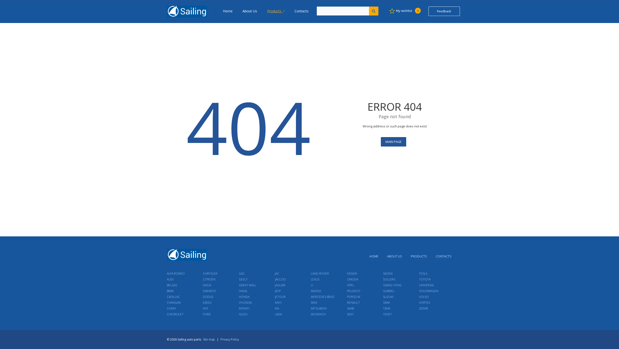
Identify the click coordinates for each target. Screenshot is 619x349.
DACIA (207, 285)
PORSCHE (354, 297)
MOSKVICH (318, 314)
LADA (278, 314)
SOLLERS (389, 279)
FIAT (205, 308)
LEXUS (315, 279)
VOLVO (424, 297)
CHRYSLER (210, 273)
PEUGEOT (354, 291)
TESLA (423, 273)
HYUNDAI (245, 303)
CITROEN (209, 279)
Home (228, 11)
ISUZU (243, 314)
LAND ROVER (320, 273)
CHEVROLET (175, 314)
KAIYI (278, 303)
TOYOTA (425, 279)
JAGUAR (280, 285)
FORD (207, 314)
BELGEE (172, 285)
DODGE (208, 297)
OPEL (350, 285)
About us (250, 11)
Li (312, 285)
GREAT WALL (247, 285)
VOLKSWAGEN (428, 291)
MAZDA (316, 291)
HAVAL (243, 291)
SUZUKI (388, 297)
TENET (387, 314)
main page (393, 142)
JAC (277, 273)
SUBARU (388, 291)
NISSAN (352, 273)
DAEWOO (209, 291)
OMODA (352, 279)
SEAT (350, 314)
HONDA (244, 297)
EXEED (207, 303)
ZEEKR (423, 308)
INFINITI (244, 308)
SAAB (350, 308)
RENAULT (353, 303)
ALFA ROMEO (176, 273)
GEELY (243, 279)
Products (275, 11)
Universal (426, 285)
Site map (209, 339)
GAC (242, 273)
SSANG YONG (392, 285)
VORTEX (424, 303)
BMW (170, 291)
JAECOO (280, 279)
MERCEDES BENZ (322, 297)
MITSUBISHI (319, 308)
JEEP (278, 291)
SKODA (388, 273)
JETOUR (280, 297)
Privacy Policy (230, 339)
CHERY (171, 308)
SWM (386, 303)
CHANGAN (174, 303)
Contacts (302, 11)
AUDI (170, 279)
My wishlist (407, 10)
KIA (277, 308)
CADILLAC (173, 297)
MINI (314, 303)
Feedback (444, 11)
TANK (386, 308)
